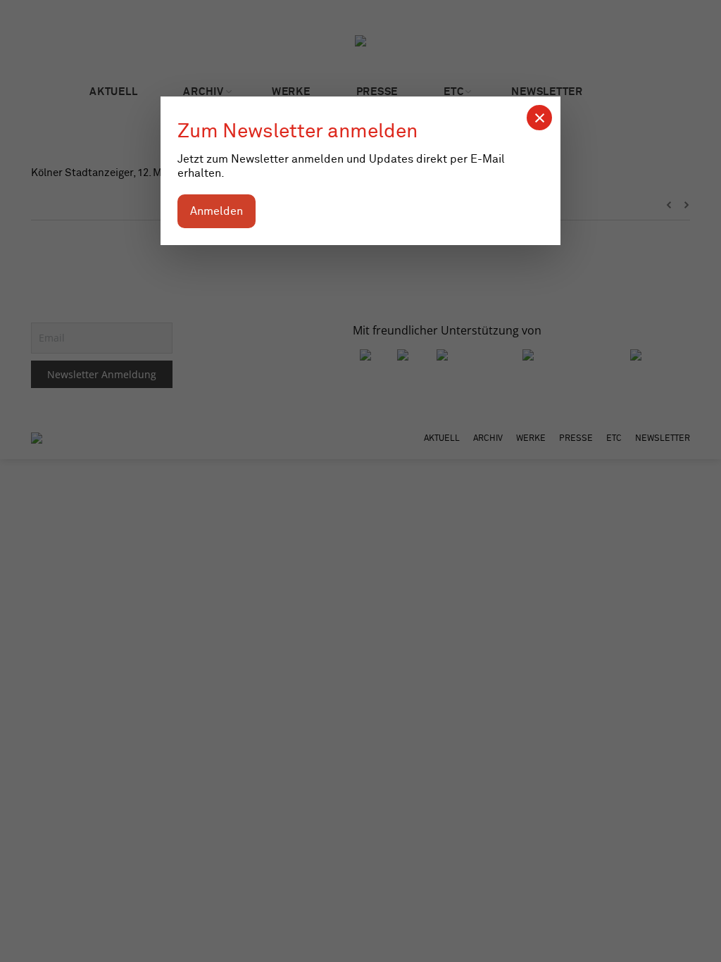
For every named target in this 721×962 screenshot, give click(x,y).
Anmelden (216, 211)
